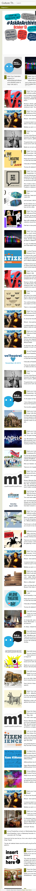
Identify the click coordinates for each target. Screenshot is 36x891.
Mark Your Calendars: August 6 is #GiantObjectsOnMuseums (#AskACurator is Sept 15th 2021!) (14, 80)
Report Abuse (28, 890)
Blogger (23, 890)
